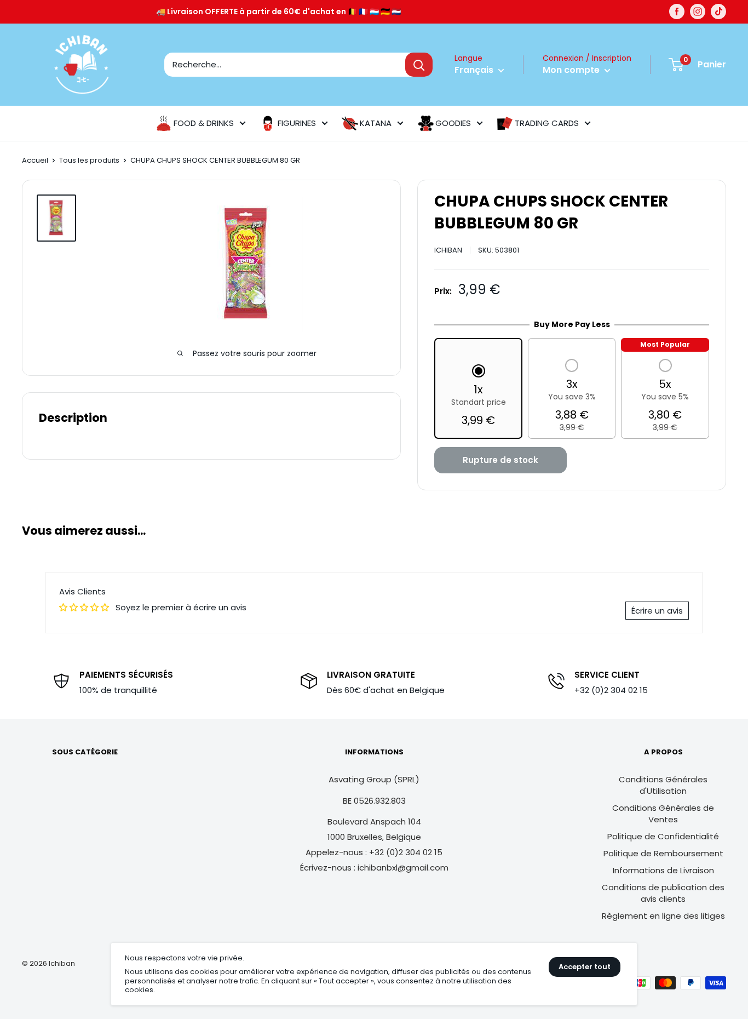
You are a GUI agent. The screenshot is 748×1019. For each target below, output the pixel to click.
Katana (376, 123)
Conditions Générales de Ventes (663, 813)
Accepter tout (585, 966)
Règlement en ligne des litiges (663, 915)
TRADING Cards (547, 123)
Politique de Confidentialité (663, 836)
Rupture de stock (500, 460)
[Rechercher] (419, 65)
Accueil (35, 160)
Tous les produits (89, 160)
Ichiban (448, 250)
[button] (478, 396)
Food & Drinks (204, 123)
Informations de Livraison (663, 870)
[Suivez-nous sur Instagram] (697, 11)
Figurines (297, 123)
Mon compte (572, 70)
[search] (284, 65)
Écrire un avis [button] (657, 610)
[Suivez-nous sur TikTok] (718, 11)
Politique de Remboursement (663, 853)
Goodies (453, 123)
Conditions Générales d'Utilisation (663, 785)
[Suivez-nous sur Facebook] (676, 11)
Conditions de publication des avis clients (663, 892)
